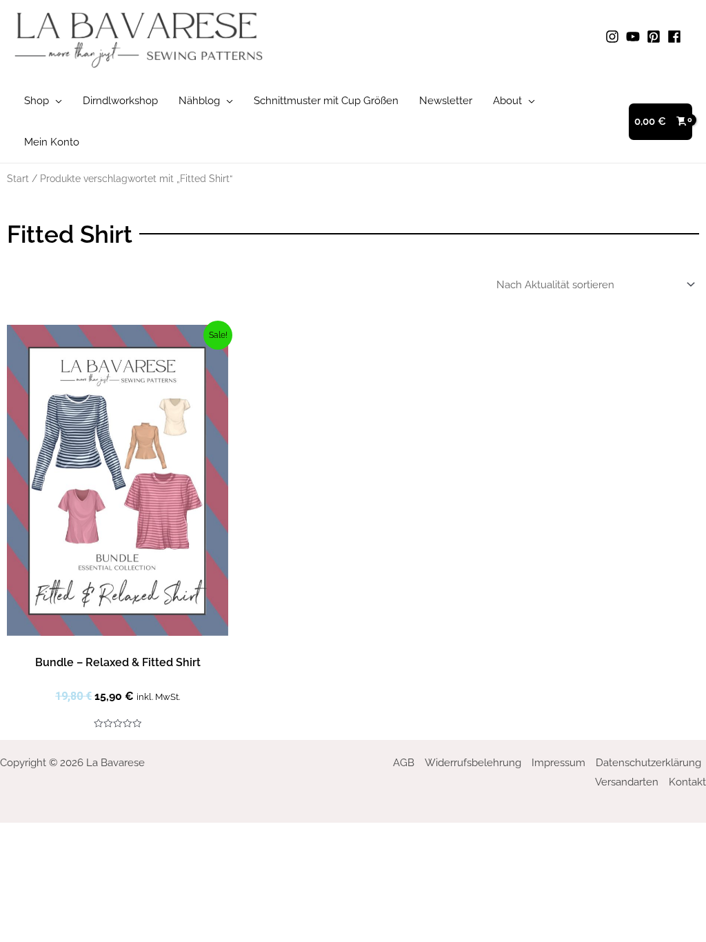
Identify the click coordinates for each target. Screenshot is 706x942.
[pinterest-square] (656, 36)
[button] (55, 100)
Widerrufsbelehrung (473, 762)
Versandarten (626, 782)
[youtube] (635, 36)
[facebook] (676, 36)
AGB (403, 762)
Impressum (558, 762)
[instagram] (614, 36)
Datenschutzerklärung (648, 762)
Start (18, 178)
